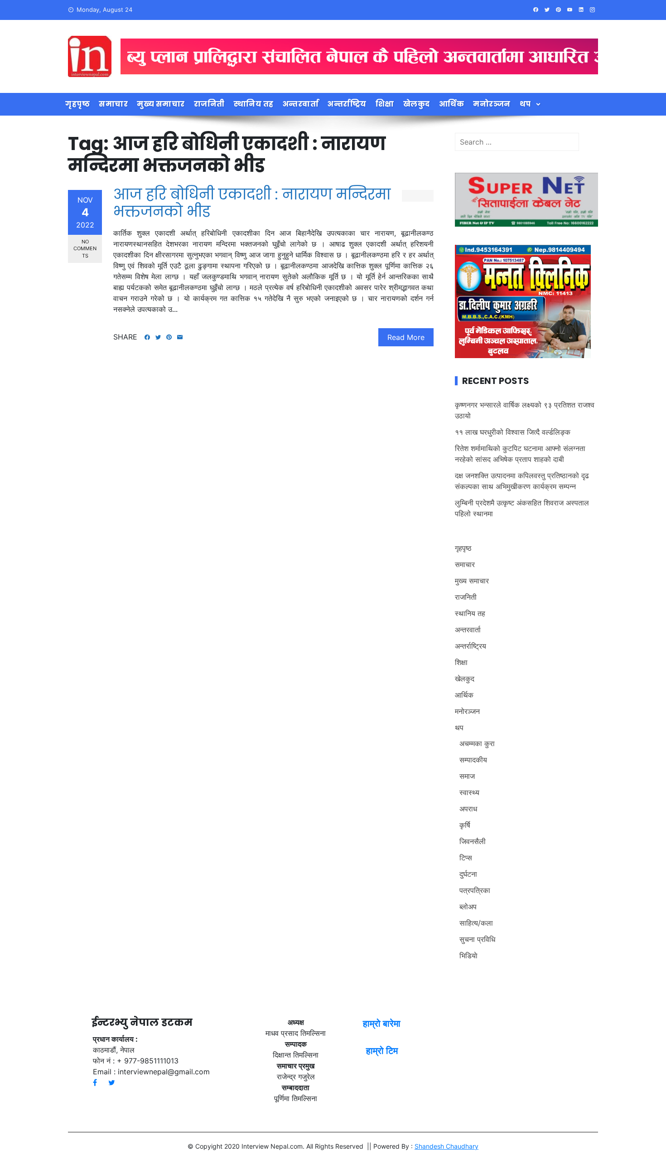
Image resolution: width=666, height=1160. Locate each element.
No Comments (85, 248)
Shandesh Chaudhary (446, 1146)
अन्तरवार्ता (301, 104)
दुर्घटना (468, 873)
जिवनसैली (472, 841)
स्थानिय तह (254, 104)
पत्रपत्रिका (474, 890)
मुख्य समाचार (161, 104)
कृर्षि (464, 825)
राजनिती (209, 104)
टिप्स (465, 857)
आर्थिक (451, 104)
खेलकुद (416, 104)
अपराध (468, 808)
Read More (406, 337)
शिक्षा (385, 104)
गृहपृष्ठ (77, 104)
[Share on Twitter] (158, 337)
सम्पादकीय (473, 759)
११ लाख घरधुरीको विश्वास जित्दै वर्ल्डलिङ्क (512, 432)
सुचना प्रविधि (477, 939)
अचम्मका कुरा (477, 743)
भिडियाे (468, 955)
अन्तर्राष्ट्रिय (347, 104)
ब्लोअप (468, 906)
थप (525, 104)
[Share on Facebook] (147, 337)
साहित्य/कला (476, 922)
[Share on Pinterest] (169, 337)
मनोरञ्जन (492, 104)
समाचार (113, 104)
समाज (467, 776)
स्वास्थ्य (469, 792)
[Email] (179, 337)
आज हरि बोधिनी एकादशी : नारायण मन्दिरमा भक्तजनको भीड (252, 203)
